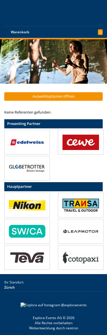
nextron (72, 328)
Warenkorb (20, 32)
